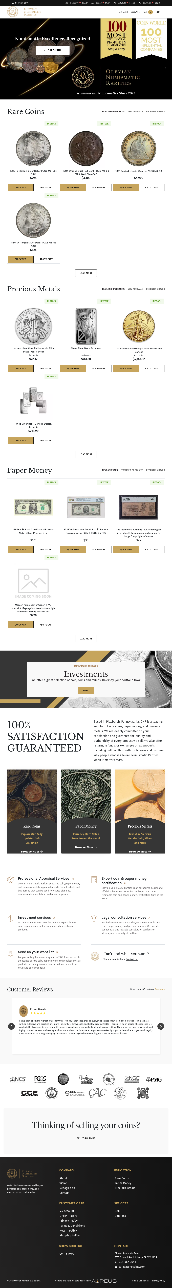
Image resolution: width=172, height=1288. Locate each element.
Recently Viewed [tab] (155, 111)
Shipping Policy (69, 1235)
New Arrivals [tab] (135, 111)
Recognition (67, 1188)
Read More (52, 50)
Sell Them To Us (86, 1138)
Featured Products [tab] (113, 111)
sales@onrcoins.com (132, 1266)
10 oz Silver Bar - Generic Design (33, 423)
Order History (68, 1215)
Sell (117, 1211)
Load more (86, 273)
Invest (86, 690)
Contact (64, 1192)
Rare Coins (122, 1178)
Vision (63, 1183)
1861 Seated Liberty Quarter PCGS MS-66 (139, 171)
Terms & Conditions (72, 1225)
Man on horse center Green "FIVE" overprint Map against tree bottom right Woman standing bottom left (33, 608)
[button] (78, 93)
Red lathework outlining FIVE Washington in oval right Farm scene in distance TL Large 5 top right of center (138, 533)
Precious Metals (125, 1188)
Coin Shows (66, 1253)
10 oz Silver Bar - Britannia (86, 348)
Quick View (20, 187)
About (63, 1178)
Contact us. (132, 959)
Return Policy (68, 1230)
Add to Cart (46, 187)
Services (120, 1215)
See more (160, 989)
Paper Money (123, 1183)
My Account (66, 1211)
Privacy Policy (68, 1220)
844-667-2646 (22, 3)
